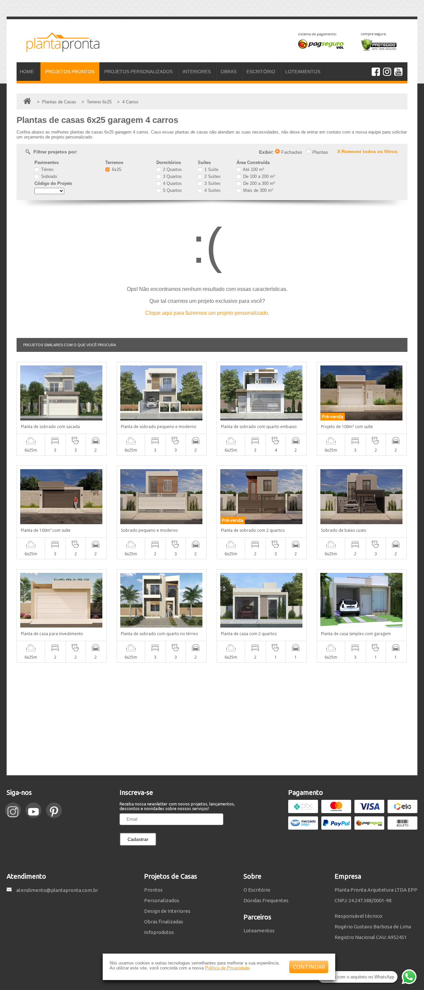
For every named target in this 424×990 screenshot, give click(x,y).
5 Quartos (172, 190)
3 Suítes (212, 183)
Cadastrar (138, 839)
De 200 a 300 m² (258, 183)
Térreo (46, 169)
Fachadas (291, 152)
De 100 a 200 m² (258, 176)
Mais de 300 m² (257, 190)
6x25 (116, 169)
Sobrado (48, 176)
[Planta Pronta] (58, 49)
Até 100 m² (253, 169)
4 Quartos (172, 183)
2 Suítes (212, 176)
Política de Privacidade (227, 967)
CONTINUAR (309, 966)
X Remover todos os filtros (367, 151)
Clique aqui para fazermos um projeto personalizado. (207, 313)
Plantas (319, 152)
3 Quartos (172, 176)
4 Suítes (212, 190)
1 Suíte (210, 169)
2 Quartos (172, 169)
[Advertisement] (212, 719)
